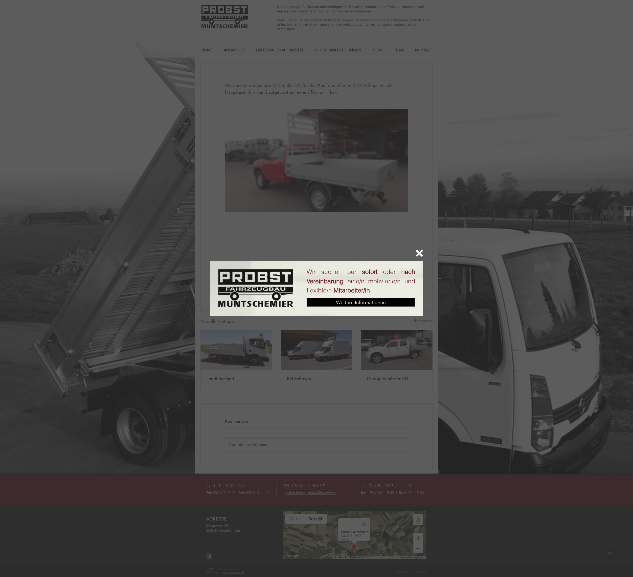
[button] (419, 253)
